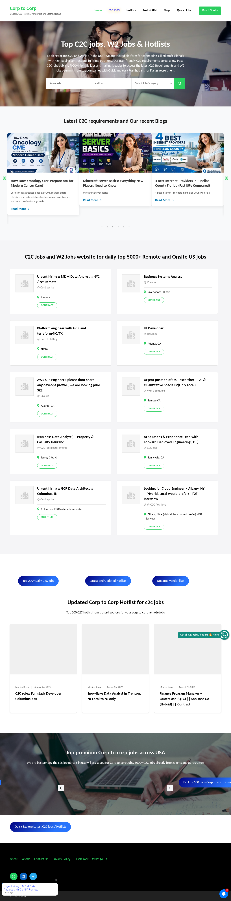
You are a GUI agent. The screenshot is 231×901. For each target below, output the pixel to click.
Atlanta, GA (154, 343)
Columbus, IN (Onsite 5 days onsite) (61, 509)
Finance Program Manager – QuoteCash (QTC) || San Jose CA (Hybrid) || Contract (184, 699)
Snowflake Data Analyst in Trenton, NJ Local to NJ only (114, 696)
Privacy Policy (61, 859)
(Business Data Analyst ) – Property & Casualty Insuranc (65, 439)
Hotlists (131, 10)
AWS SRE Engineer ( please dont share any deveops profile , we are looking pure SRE (68, 385)
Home (98, 10)
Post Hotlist (150, 10)
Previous (4, 178)
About (26, 859)
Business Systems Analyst (163, 277)
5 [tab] (123, 227)
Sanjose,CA (154, 400)
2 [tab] (107, 227)
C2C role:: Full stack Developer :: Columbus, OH (40, 696)
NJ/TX (44, 349)
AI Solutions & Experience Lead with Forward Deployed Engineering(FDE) (171, 439)
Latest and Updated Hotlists (108, 581)
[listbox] (115, 788)
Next (226, 178)
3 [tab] (113, 227)
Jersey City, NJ (49, 457)
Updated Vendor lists (170, 581)
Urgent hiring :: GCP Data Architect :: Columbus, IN (65, 491)
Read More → (20, 200)
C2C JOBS (114, 10)
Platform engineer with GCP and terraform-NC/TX (61, 331)
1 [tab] (102, 227)
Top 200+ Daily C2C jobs (38, 581)
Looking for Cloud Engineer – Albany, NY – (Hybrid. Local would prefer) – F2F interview (174, 494)
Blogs (167, 10)
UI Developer (154, 328)
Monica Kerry (22, 687)
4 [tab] (118, 227)
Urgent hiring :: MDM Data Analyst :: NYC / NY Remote (68, 279)
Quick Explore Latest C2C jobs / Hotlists (40, 827)
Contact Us (41, 859)
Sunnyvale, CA (156, 457)
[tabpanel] (43, 169)
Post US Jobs (210, 10)
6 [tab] (129, 227)
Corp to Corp (23, 8)
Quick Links (184, 10)
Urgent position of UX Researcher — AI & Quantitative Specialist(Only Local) (175, 382)
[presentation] (61, 788)
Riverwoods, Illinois (159, 292)
